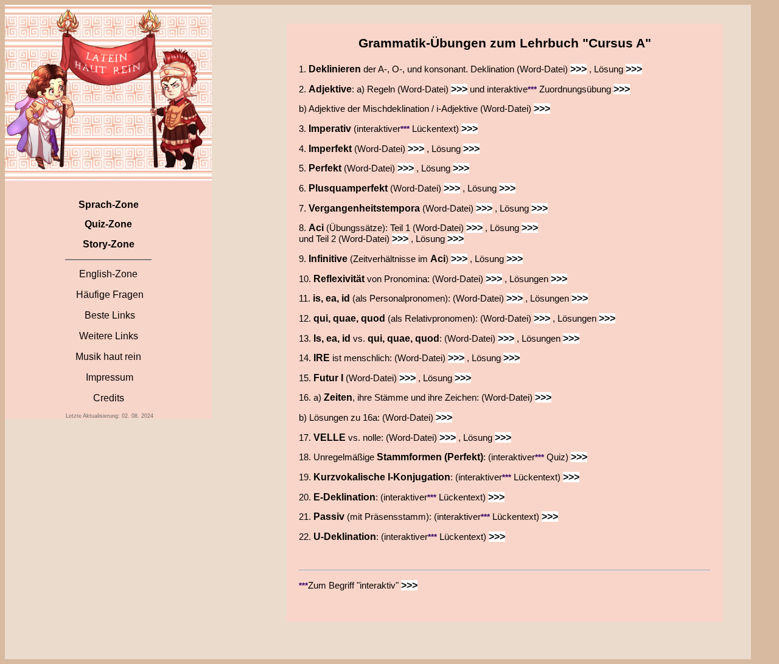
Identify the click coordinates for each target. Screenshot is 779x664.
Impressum (109, 377)
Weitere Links (108, 336)
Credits (108, 398)
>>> (578, 69)
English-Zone (108, 274)
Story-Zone (108, 244)
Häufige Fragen (110, 294)
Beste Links (110, 315)
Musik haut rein (108, 356)
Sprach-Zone (109, 204)
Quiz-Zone (108, 224)
